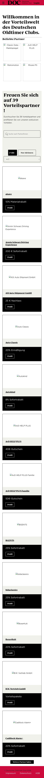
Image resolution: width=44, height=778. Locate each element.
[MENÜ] (3, 3)
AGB (37, 773)
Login (37, 2)
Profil (9, 207)
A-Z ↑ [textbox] (8, 159)
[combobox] (22, 159)
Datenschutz (25, 773)
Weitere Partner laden (22, 762)
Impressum (11, 773)
